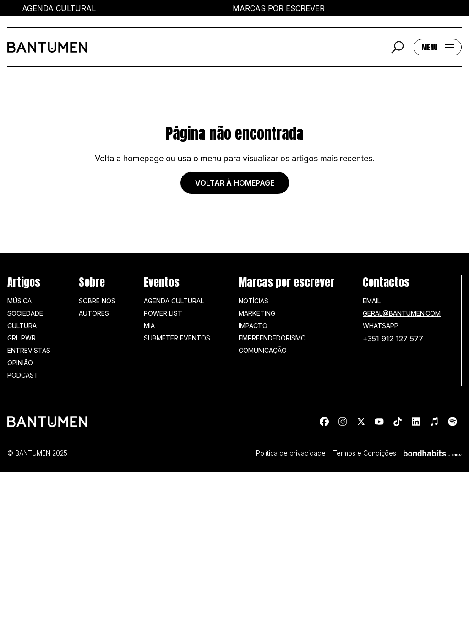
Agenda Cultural (174, 301)
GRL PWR (21, 338)
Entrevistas (28, 350)
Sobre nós (97, 301)
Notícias (253, 301)
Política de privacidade (291, 453)
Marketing (257, 313)
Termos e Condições (364, 453)
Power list (163, 313)
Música (19, 301)
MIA (149, 325)
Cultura (22, 325)
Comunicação (263, 350)
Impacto (253, 325)
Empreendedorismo (272, 338)
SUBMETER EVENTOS (177, 338)
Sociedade (25, 313)
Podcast (22, 375)
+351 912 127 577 (393, 338)
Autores (94, 313)
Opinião (20, 363)
